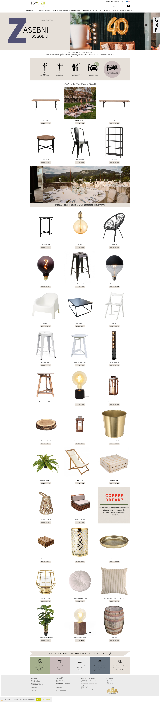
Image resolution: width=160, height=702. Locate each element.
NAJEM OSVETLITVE (76, 11)
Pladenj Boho (114, 559)
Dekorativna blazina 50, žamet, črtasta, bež (114, 598)
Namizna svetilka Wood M (80, 637)
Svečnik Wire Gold (45, 598)
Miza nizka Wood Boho (80, 120)
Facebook (110, 681)
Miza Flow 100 (46, 159)
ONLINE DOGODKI (57, 11)
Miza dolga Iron (45, 120)
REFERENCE (116, 11)
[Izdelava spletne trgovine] (157, 698)
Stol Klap (114, 323)
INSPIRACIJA (66, 11)
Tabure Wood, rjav (46, 559)
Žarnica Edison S (80, 244)
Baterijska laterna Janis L (114, 401)
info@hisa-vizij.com (36, 683)
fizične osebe (94, 680)
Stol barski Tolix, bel (46, 362)
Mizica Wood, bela (114, 480)
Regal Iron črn (114, 159)
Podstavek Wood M (46, 441)
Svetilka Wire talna (114, 362)
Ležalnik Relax (80, 480)
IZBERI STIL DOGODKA (44, 11)
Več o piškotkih (46, 699)
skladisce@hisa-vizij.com (62, 681)
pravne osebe (94, 681)
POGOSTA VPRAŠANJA (126, 11)
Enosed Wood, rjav (80, 519)
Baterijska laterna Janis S (80, 441)
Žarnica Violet (45, 284)
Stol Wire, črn (114, 244)
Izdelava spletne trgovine (150, 698)
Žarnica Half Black (114, 284)
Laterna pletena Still (46, 519)
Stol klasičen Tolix (80, 159)
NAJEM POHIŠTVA (31, 11)
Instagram (111, 683)
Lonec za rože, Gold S (114, 441)
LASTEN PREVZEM (100, 11)
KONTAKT (108, 11)
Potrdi (38, 699)
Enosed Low (46, 323)
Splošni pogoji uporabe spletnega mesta (88, 683)
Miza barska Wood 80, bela (80, 362)
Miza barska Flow (46, 244)
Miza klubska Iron (80, 323)
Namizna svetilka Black (80, 401)
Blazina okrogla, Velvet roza (80, 598)
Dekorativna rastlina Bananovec (46, 637)
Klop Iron (114, 120)
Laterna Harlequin (80, 559)
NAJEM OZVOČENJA (88, 11)
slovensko (127, 1)
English (129, 1)
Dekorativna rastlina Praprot (46, 480)
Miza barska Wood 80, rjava (45, 401)
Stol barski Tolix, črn (80, 284)
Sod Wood (114, 637)
